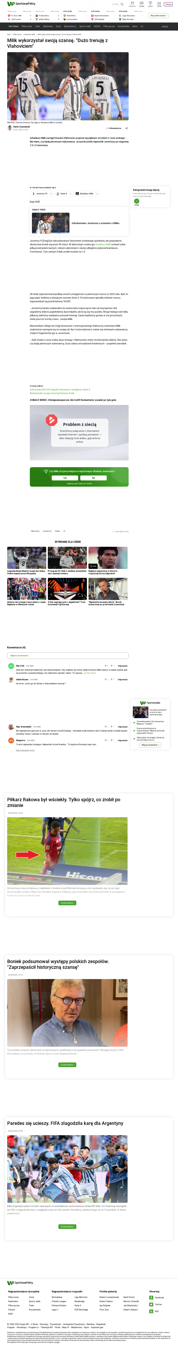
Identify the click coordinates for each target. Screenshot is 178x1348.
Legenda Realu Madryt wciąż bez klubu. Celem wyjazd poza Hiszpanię (26, 572)
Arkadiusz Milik (29, 34)
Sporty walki (85, 26)
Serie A (78, 1305)
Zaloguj (168, 4)
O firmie (34, 1324)
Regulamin (101, 1324)
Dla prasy (44, 1324)
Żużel (58, 26)
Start (9, 34)
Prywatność (55, 1324)
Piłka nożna (27, 26)
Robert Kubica (106, 1301)
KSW (10, 1314)
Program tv (33, 1327)
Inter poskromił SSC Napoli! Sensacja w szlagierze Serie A (60, 389)
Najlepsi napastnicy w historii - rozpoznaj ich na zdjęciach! (103, 572)
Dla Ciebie (13, 26)
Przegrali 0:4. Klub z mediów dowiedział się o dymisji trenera (67, 572)
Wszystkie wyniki (158, 16)
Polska (57, 531)
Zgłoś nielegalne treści (25, 750)
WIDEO (97, 26)
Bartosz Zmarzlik (131, 1301)
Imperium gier (97, 1327)
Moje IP (65, 1327)
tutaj (57, 1342)
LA (142, 26)
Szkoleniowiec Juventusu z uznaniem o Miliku (95, 223)
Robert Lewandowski (109, 1297)
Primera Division (59, 1305)
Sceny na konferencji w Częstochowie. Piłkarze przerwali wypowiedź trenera (150, 730)
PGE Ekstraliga (81, 1309)
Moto (134, 26)
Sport (86, 1327)
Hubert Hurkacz (130, 1309)
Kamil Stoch (128, 1297)
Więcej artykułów (149, 745)
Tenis (37, 26)
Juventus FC (47, 531)
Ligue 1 (55, 1309)
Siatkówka (48, 26)
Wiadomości (76, 1327)
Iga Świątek (105, 1305)
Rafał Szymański (21, 127)
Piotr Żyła (104, 1309)
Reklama (90, 1324)
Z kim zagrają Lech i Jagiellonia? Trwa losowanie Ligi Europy (66, 603)
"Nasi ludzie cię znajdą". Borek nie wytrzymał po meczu (150, 739)
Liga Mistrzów (81, 1297)
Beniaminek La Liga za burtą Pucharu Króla (52, 393)
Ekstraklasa (57, 1297)
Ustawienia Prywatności (74, 1324)
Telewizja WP (47, 1327)
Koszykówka (123, 26)
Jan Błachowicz (130, 1305)
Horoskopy (22, 1327)
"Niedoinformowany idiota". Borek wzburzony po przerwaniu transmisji (106, 603)
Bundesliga (79, 1301)
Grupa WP (24, 1324)
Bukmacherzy (70, 26)
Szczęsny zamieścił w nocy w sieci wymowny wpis (157, 712)
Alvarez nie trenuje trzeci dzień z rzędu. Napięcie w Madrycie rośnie (26, 603)
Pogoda (10, 1327)
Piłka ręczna (109, 26)
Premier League (59, 1301)
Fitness (11, 1309)
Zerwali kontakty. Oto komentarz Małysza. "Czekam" (150, 722)
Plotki (57, 1327)
